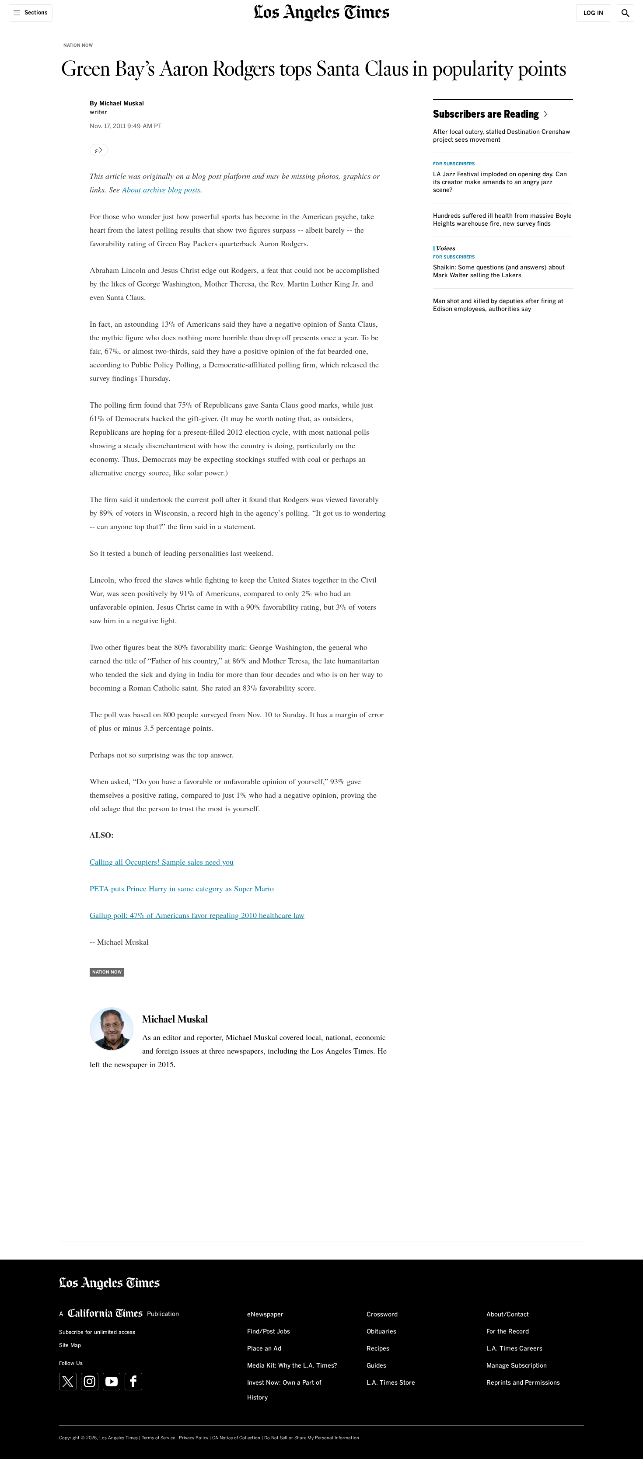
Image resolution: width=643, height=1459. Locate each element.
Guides (376, 1366)
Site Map (70, 1345)
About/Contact (507, 1315)
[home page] (321, 12)
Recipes (378, 1349)
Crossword (382, 1315)
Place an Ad (264, 1349)
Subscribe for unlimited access (97, 1332)
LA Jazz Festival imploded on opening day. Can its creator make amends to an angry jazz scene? (500, 182)
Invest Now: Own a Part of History (284, 1390)
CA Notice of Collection (236, 1438)
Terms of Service (158, 1438)
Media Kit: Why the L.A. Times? (292, 1366)
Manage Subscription (516, 1366)
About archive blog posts (161, 189)
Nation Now (78, 45)
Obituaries (381, 1332)
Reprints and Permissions (523, 1383)
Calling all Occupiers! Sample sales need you (162, 861)
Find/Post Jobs (268, 1332)
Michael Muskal (121, 104)
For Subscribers (454, 164)
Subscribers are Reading (486, 113)
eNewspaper (265, 1315)
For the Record (507, 1332)
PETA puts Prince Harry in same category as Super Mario (182, 888)
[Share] (99, 150)
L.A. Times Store (391, 1383)
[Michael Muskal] (111, 1029)
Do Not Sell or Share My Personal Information (311, 1438)
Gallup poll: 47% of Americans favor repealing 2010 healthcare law (197, 915)
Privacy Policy (193, 1438)
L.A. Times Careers (514, 1349)
